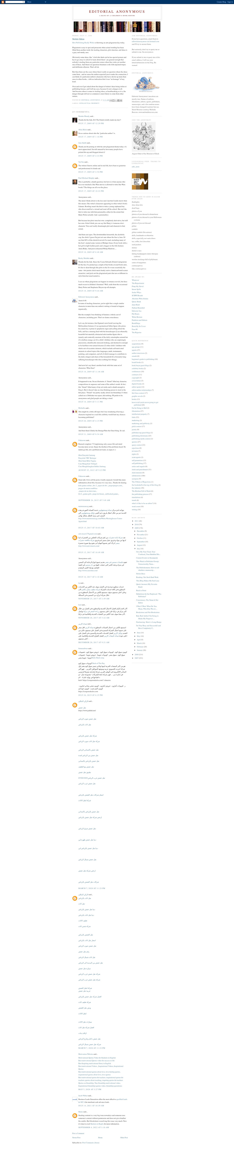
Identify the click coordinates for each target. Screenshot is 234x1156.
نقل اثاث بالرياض (84, 724)
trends (134, 500)
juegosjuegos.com (115, 485)
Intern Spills (136, 289)
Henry (80, 1111)
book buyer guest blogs (140, 365)
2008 (137, 654)
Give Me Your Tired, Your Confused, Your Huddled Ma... (148, 553)
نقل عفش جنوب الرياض (87, 719)
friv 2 (95, 485)
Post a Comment (78, 1133)
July (138, 548)
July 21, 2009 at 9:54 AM (90, 434)
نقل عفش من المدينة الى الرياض (90, 963)
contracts (135, 374)
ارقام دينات (82, 1033)
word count (136, 506)
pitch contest (136, 426)
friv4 (80, 494)
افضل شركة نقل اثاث (86, 1027)
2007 (137, 658)
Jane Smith (82, 143)
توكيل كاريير (118, 633)
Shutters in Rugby (97, 1124)
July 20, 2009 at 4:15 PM (90, 421)
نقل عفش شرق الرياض (87, 828)
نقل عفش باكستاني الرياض (88, 750)
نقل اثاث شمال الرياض (86, 957)
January (140, 650)
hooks (134, 399)
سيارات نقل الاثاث (85, 1022)
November (141, 534)
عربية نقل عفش (84, 991)
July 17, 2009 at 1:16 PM (90, 136)
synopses (135, 478)
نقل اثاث (81, 903)
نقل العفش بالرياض (85, 934)
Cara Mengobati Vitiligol (87, 463)
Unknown (82, 440)
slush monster (137, 472)
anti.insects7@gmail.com (87, 533)
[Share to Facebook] (118, 100)
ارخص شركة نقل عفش (87, 870)
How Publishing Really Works (83, 42)
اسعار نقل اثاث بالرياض (87, 940)
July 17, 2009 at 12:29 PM (91, 123)
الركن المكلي (83, 701)
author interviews (138, 353)
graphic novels (137, 396)
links (134, 417)
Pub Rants (135, 314)
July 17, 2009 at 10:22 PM (91, 191)
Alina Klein (82, 129)
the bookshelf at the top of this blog (145, 485)
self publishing (137, 463)
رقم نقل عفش (83, 951)
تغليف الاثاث (82, 920)
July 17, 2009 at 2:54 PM (90, 172)
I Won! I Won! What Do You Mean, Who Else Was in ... (146, 607)
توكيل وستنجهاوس (88, 513)
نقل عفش (82, 707)
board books (136, 362)
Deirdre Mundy (84, 116)
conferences (136, 371)
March (139, 643)
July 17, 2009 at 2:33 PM (90, 156)
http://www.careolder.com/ (88, 570)
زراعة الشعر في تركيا (91, 611)
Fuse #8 (135, 329)
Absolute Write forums (140, 298)
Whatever (135, 280)
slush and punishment (140, 469)
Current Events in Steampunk (147, 558)
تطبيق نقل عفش (84, 772)
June (139, 632)
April (139, 639)
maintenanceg (83, 506)
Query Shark (136, 301)
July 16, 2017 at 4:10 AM (90, 577)
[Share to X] (116, 100)
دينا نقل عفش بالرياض (86, 909)
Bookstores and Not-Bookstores (148, 612)
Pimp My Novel (138, 286)
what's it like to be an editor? (142, 503)
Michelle (81, 408)
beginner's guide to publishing (143, 359)
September (141, 541)
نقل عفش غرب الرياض (87, 783)
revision (135, 451)
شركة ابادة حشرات (115, 537)
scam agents (136, 457)
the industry (136, 488)
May (139, 636)
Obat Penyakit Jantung (86, 455)
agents (134, 350)
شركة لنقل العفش (85, 988)
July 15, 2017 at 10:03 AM (91, 527)
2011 (137, 521)
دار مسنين (89, 565)
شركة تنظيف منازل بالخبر (91, 589)
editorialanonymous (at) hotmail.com (145, 41)
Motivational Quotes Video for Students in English (97, 1057)
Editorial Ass (136, 311)
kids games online (85, 485)
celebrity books (137, 368)
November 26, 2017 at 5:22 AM (93, 617)
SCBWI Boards (137, 295)
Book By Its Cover (139, 326)
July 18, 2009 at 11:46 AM (91, 371)
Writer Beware (137, 317)
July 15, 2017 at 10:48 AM (91, 552)
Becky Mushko (84, 258)
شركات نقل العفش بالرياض (88, 882)
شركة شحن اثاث (84, 926)
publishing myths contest (141, 438)
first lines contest (138, 393)
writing (134, 509)
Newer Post (76, 1137)
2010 (137, 524)
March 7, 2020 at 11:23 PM (91, 888)
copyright (135, 377)
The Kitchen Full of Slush (141, 491)
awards (134, 356)
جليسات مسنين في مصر (114, 562)
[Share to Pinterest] (121, 100)
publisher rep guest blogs (141, 432)
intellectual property (89, 103)
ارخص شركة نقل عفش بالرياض (90, 817)
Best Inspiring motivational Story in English (94, 1063)
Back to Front (141, 590)
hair (79, 604)
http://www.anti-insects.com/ (88, 546)
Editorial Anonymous (117, 11)
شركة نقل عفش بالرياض (87, 736)
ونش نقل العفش (84, 1008)
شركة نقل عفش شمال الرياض (89, 1044)
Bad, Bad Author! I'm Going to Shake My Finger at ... (147, 617)
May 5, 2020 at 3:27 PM (89, 1089)
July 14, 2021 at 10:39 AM (91, 1105)
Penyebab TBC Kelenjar (87, 458)
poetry (134, 429)
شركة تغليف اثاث (84, 1002)
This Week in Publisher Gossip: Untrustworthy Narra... (147, 562)
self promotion (137, 460)
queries (134, 442)
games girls (87, 494)
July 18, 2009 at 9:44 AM (90, 291)
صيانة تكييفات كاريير (111, 636)
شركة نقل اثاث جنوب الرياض (89, 741)
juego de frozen (98, 494)
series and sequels (138, 466)
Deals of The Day (98, 663)
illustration (136, 411)
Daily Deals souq (98, 657)
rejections (135, 448)
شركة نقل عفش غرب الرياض (89, 974)
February (140, 646)
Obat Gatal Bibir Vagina (87, 461)
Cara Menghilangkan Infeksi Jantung (92, 466)
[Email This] (110, 100)
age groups (136, 347)
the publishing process (140, 494)
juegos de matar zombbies (87, 488)
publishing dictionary (140, 435)
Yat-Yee (81, 162)
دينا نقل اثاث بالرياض (86, 915)
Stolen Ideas (140, 573)
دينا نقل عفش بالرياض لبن (88, 848)
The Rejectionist (138, 283)
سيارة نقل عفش (84, 968)
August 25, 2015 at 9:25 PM (92, 470)
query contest (137, 445)
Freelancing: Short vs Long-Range (148, 622)
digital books (137, 384)
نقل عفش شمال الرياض (87, 859)
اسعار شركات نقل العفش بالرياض (90, 795)
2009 (137, 528)
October (140, 538)
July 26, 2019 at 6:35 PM (90, 695)
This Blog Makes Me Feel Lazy (147, 580)
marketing (135, 420)
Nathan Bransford (138, 308)
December (141, 531)
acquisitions (136, 344)
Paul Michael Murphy (86, 178)
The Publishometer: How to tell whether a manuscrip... (147, 568)
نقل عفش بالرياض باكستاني (88, 761)
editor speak (136, 387)
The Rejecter (136, 332)
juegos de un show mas (87, 491)
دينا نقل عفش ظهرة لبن (87, 840)
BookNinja (136, 323)
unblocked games (111, 494)
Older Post (124, 1137)
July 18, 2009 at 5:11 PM (90, 402)
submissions (136, 475)
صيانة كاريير (82, 624)
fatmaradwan (83, 648)
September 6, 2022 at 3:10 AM (93, 1127)
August (140, 545)
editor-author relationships (141, 390)
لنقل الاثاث (82, 1013)
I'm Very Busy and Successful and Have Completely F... (148, 626)
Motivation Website (85, 1054)
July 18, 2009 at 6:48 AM (90, 252)
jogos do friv (102, 485)
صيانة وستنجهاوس (105, 510)
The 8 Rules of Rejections (141, 482)
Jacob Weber (83, 1095)
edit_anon (135, 166)
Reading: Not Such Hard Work (147, 577)
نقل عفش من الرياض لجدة (88, 755)
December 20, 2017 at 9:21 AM (93, 642)
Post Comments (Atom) (90, 1142)
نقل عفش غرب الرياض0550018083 (91, 778)
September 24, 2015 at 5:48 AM (94, 500)
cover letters (136, 380)
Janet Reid (136, 304)
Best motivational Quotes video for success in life (96, 1060)
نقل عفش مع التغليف (86, 766)
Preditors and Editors (139, 320)
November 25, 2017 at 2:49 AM (93, 598)
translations (136, 497)
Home (100, 1137)
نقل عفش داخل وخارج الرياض (89, 1039)
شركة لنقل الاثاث (84, 800)
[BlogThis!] (113, 100)
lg (79, 583)
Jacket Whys (136, 292)
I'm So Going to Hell (139, 408)
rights (134, 454)
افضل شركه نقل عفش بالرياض (89, 996)
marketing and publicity (141, 423)
